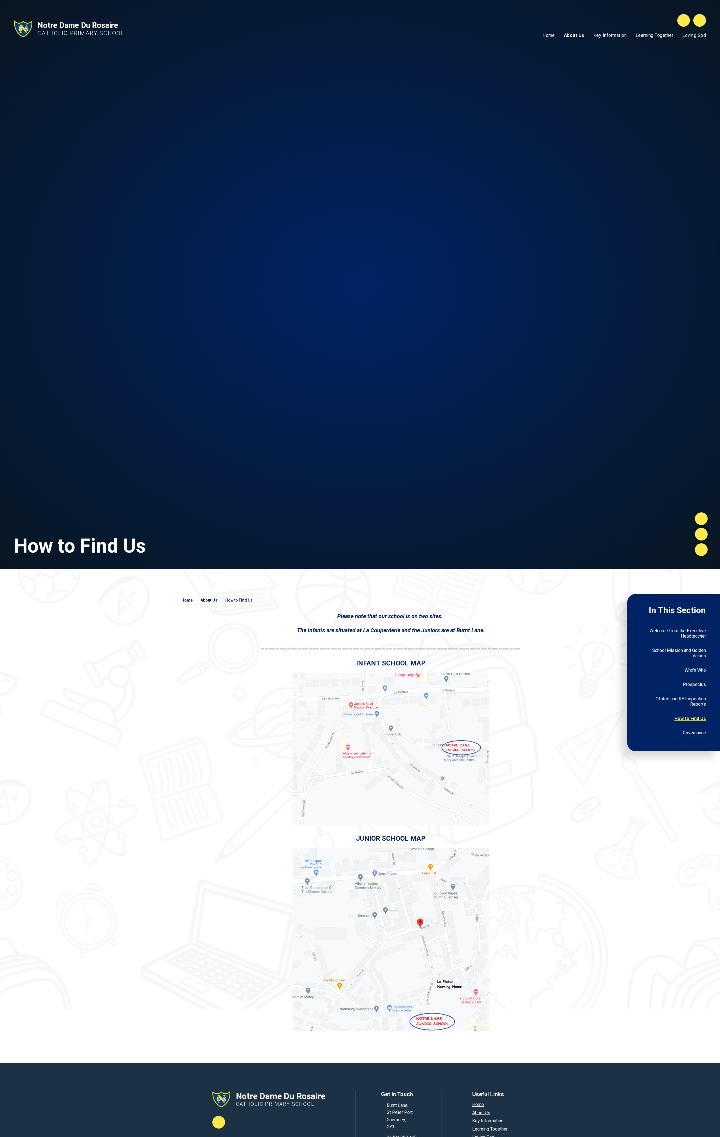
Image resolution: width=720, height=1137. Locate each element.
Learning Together (490, 1129)
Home (187, 600)
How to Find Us (239, 600)
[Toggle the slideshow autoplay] (701, 549)
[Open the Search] (683, 20)
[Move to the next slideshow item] (701, 518)
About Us (209, 600)
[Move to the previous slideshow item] (701, 534)
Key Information (487, 1120)
